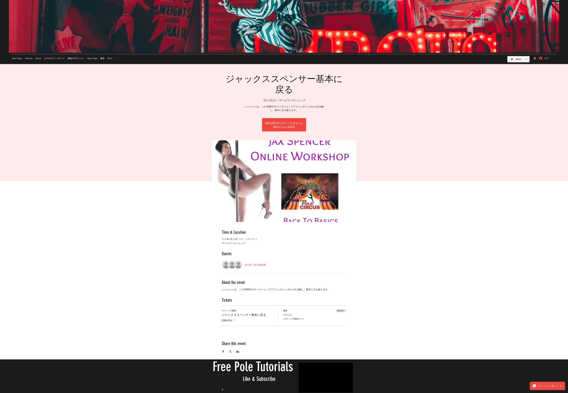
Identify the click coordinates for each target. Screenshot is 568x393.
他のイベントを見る (284, 126)
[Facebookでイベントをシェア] (223, 351)
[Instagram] (534, 58)
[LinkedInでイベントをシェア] (237, 351)
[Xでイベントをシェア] (230, 351)
